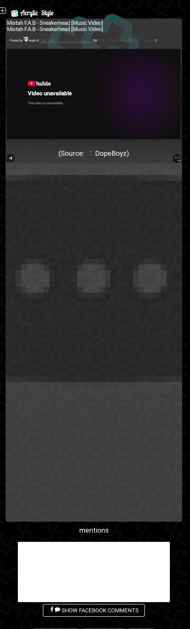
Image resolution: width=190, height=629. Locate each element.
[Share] (10, 158)
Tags (179, 160)
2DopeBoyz (106, 153)
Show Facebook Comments (99, 610)
